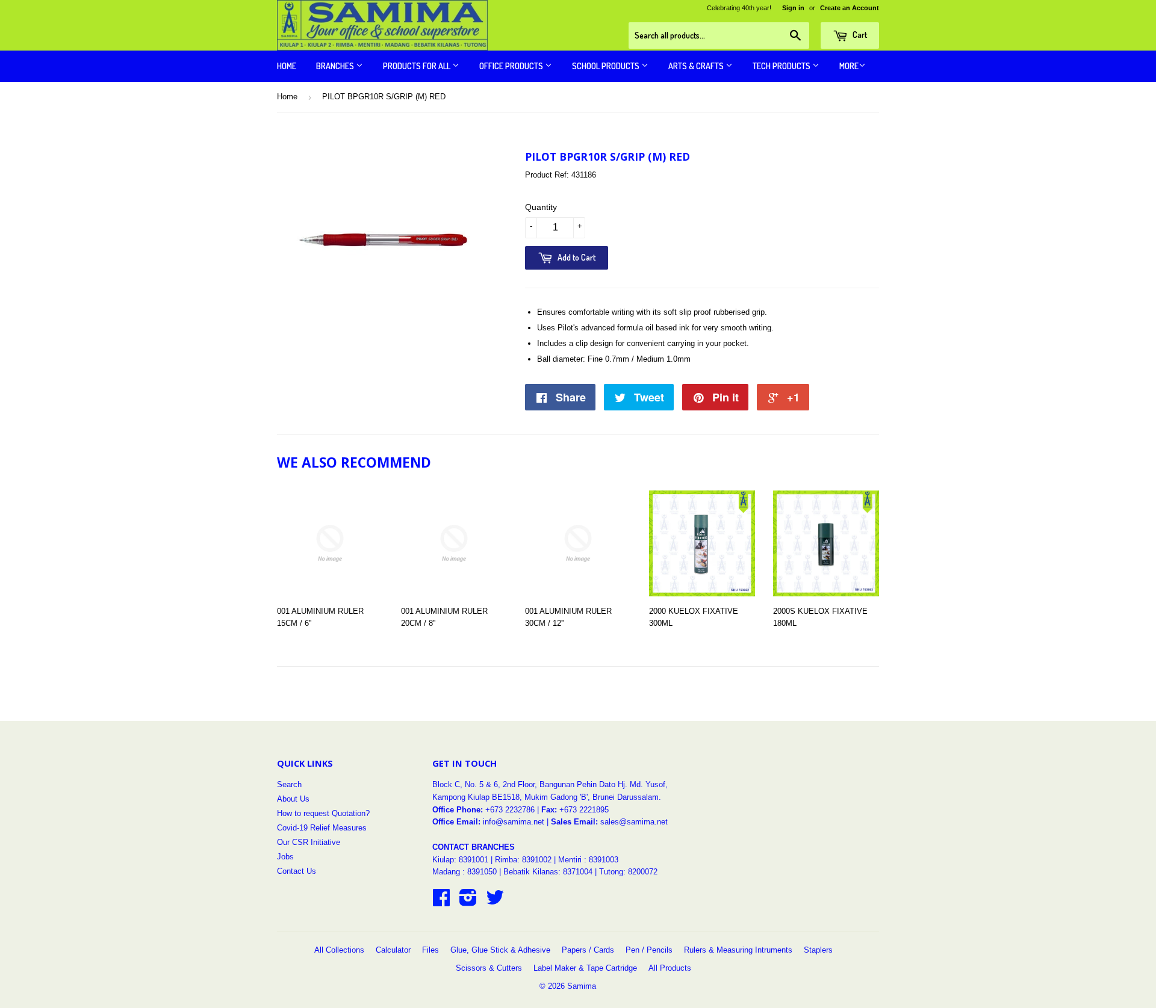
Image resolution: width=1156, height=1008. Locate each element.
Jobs (285, 856)
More (849, 66)
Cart (859, 34)
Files (430, 949)
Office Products (512, 66)
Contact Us (296, 871)
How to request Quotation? (323, 813)
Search (289, 784)
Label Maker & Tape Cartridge (585, 967)
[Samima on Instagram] (468, 901)
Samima (581, 986)
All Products (669, 967)
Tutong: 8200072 (628, 871)
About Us (293, 798)
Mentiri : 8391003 (588, 859)
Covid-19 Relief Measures (322, 827)
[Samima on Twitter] (495, 901)
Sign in (793, 7)
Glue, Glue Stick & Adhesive (500, 949)
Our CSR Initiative (308, 842)
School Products (606, 66)
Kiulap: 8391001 (461, 859)
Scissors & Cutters (489, 967)
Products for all (417, 66)
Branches (336, 66)
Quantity (541, 207)
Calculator (393, 949)
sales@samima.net (634, 821)
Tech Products (782, 66)
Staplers (818, 949)
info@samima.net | (517, 821)
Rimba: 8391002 (523, 859)
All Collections (339, 949)
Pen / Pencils (649, 949)
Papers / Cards (588, 949)
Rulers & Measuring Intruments (738, 949)
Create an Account (849, 7)
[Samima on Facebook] (441, 901)
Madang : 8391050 (464, 871)
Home (286, 66)
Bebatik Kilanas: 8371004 (549, 871)
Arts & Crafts (697, 66)
